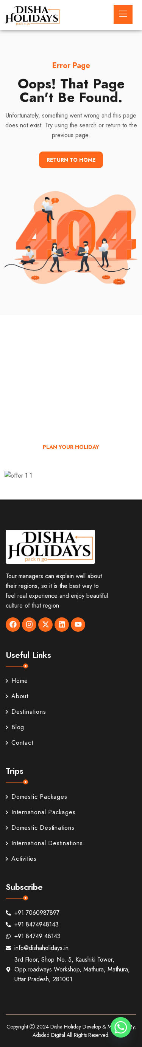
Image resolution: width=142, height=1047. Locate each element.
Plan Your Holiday (71, 447)
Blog (17, 727)
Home (19, 680)
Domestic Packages (39, 796)
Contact (22, 742)
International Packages (43, 812)
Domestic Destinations (43, 827)
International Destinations (47, 843)
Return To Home (71, 160)
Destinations (28, 711)
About (19, 696)
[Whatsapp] (121, 1027)
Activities (24, 858)
